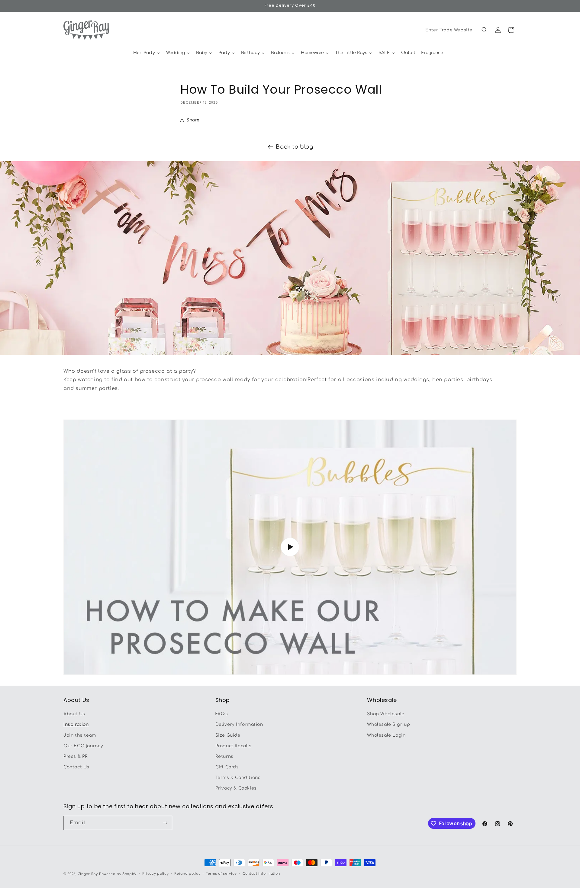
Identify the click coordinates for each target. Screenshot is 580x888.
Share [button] (193, 120)
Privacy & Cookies (236, 788)
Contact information (261, 874)
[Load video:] (290, 547)
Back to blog (294, 147)
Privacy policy (155, 874)
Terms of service (221, 874)
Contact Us (76, 767)
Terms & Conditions (238, 778)
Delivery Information (239, 724)
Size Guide (227, 735)
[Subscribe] (165, 823)
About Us (74, 714)
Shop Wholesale (385, 714)
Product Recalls (233, 746)
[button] (484, 30)
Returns (224, 756)
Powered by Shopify (118, 874)
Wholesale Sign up (388, 724)
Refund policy (187, 874)
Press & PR (75, 756)
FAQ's (221, 714)
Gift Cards (227, 767)
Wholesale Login (386, 735)
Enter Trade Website (448, 30)
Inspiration (76, 724)
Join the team (79, 735)
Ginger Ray (88, 874)
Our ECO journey (83, 746)
